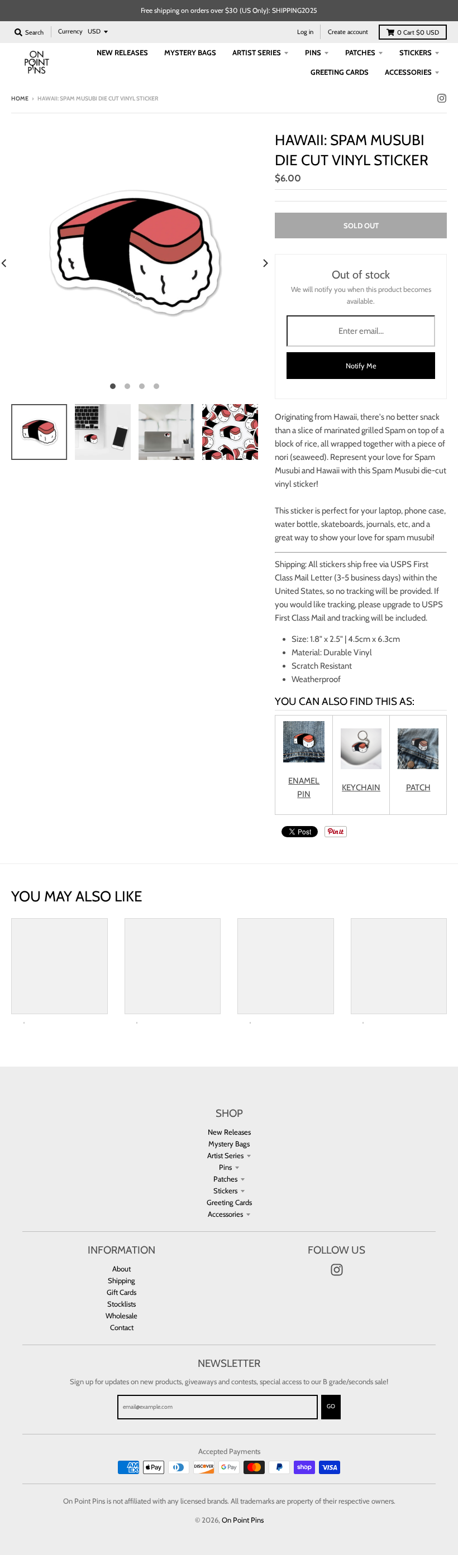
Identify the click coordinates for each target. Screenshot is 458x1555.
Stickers (225, 1190)
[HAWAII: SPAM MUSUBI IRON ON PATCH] (418, 766)
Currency (70, 31)
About (121, 1268)
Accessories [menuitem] (408, 72)
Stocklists (121, 1303)
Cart (418, 32)
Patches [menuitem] (360, 52)
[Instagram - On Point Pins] (442, 98)
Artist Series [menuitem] (256, 52)
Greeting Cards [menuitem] (340, 72)
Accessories (225, 1214)
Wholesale (121, 1315)
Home (19, 98)
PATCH (418, 788)
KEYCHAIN (361, 788)
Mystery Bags (229, 1143)
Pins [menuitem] (313, 52)
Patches (225, 1178)
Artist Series (225, 1155)
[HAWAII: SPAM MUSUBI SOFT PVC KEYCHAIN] (361, 766)
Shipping (121, 1280)
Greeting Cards (229, 1202)
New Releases (229, 1131)
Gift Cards (121, 1292)
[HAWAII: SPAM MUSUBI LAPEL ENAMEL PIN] (304, 760)
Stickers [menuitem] (415, 52)
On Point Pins (243, 1519)
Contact (121, 1327)
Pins (225, 1167)
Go (331, 1406)
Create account (348, 32)
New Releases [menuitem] (122, 52)
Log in (305, 32)
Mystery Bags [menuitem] (190, 52)
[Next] (264, 263)
